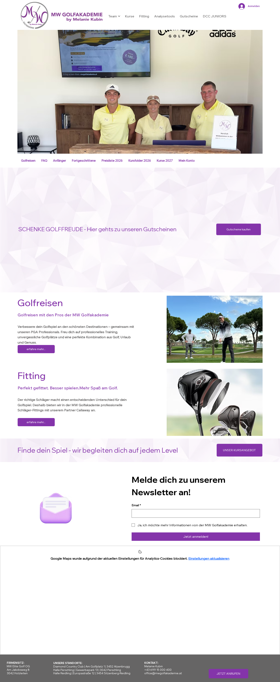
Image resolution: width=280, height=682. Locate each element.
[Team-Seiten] (119, 16)
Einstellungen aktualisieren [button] (208, 558)
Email (136, 505)
